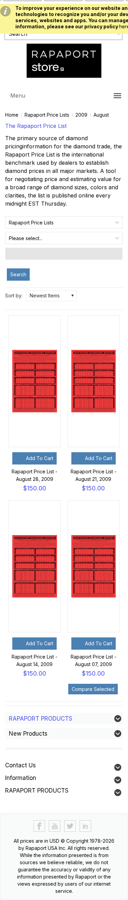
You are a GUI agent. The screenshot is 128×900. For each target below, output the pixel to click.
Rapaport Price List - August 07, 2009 (93, 660)
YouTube (55, 826)
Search (18, 274)
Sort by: (14, 295)
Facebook (39, 826)
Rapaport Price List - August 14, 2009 (34, 660)
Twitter (70, 826)
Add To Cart (39, 458)
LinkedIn (85, 826)
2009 (81, 115)
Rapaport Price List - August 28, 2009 (34, 475)
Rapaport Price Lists (47, 115)
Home (11, 115)
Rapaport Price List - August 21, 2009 (93, 475)
